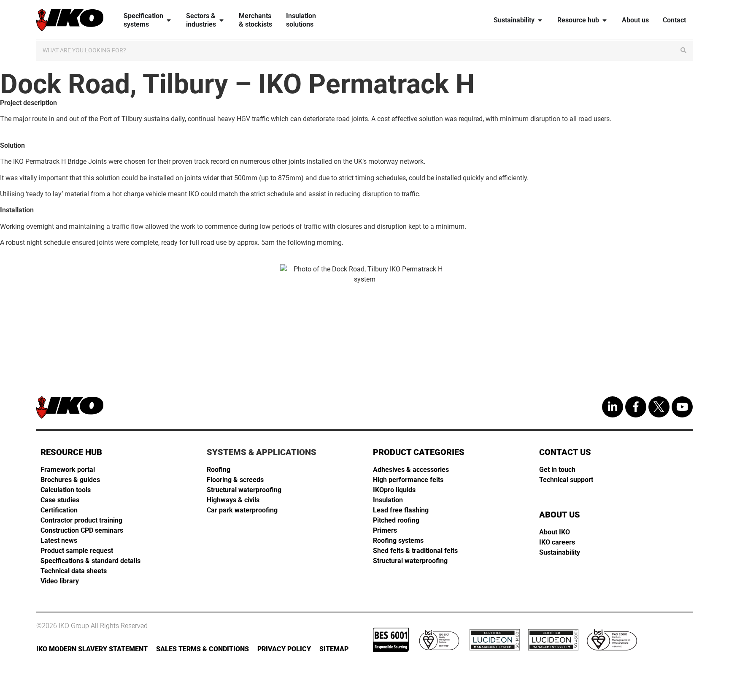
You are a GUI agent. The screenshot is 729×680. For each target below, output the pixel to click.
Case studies (59, 500)
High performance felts (408, 480)
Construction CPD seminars (81, 530)
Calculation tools (65, 490)
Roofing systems (398, 540)
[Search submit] (683, 50)
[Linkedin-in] (612, 406)
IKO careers (557, 542)
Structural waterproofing (244, 490)
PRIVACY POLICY (284, 649)
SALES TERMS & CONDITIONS (202, 649)
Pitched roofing (396, 520)
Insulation (388, 500)
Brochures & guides (70, 480)
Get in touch (557, 470)
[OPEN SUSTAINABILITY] (540, 20)
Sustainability (559, 552)
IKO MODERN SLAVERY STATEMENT (92, 649)
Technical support (566, 480)
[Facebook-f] (635, 406)
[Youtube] (682, 406)
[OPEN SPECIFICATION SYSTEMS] (168, 20)
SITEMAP (333, 649)
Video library (59, 581)
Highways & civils (233, 500)
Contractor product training (81, 520)
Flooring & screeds (235, 480)
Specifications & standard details (90, 561)
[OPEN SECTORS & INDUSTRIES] (221, 20)
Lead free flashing (401, 510)
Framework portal (67, 470)
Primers (385, 530)
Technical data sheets (73, 571)
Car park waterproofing (242, 510)
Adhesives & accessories (411, 470)
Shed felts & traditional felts (415, 551)
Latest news (58, 540)
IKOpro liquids (394, 490)
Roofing (218, 470)
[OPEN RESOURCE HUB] (604, 20)
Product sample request (76, 551)
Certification (59, 510)
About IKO (554, 532)
